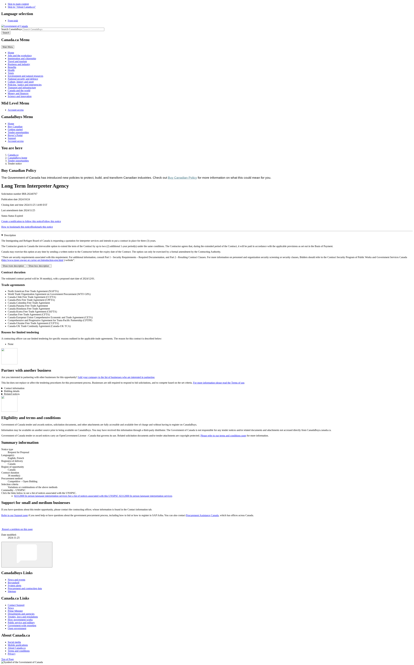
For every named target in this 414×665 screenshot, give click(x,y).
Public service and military (21, 622)
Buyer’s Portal (15, 135)
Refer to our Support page (14, 515)
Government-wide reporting (22, 625)
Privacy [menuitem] (12, 653)
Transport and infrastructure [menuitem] (22, 87)
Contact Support (16, 605)
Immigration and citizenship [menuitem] (22, 58)
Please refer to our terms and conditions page (223, 435)
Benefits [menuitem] (12, 67)
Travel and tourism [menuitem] (17, 61)
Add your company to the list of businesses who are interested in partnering (116, 377)
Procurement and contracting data (25, 588)
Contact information (14, 388)
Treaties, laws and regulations (23, 616)
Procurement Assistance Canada (202, 515)
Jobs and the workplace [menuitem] (20, 55)
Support (12, 138)
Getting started (15, 129)
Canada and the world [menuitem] (19, 90)
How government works (20, 619)
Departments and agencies (21, 613)
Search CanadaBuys (11, 29)
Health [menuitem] (11, 70)
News (11, 608)
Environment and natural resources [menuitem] (25, 76)
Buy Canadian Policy (182, 177)
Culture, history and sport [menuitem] (21, 81)
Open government (17, 628)
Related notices (12, 394)
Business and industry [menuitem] (19, 64)
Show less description (39, 266)
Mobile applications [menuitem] (18, 645)
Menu (8, 47)
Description (10, 235)
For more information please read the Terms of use (218, 382)
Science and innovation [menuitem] (20, 96)
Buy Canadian (15, 126)
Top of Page (7, 659)
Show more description (14, 266)
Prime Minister (15, 611)
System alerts (14, 585)
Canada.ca (13, 154)
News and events (16, 579)
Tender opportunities (18, 132)
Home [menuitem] (11, 52)
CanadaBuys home (17, 157)
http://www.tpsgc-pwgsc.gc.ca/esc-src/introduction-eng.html (32, 260)
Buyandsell (13, 582)
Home (11, 123)
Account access (16, 110)
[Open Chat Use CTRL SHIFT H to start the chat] (26, 554)
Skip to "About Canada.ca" (22, 6)
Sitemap (12, 591)
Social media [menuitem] (14, 642)
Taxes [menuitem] (11, 73)
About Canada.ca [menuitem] (17, 648)
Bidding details (11, 391)
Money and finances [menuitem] (18, 93)
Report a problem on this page (17, 529)
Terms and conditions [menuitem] (19, 650)
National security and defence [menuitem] (23, 78)
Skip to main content (18, 4)
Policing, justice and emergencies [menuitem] (25, 84)
